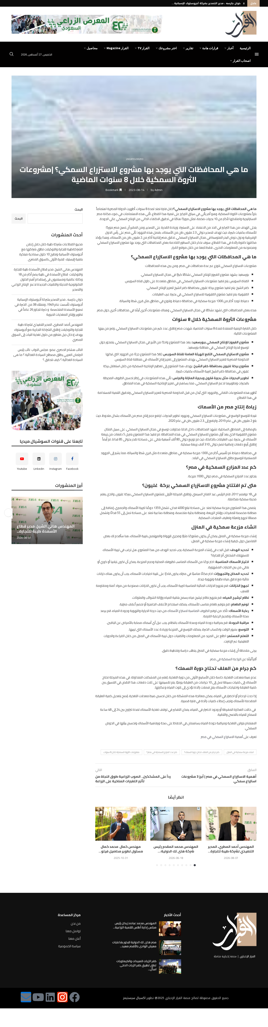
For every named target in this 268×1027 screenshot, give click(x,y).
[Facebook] (74, 997)
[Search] (11, 54)
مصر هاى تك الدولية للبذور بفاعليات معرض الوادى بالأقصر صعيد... (134, 944)
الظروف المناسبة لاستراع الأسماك (188, 611)
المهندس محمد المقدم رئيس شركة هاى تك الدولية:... (175, 848)
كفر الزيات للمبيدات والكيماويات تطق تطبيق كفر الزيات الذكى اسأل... (136, 965)
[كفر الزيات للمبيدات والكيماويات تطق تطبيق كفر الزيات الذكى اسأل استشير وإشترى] (170, 966)
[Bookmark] (211, 812)
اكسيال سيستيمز (134, 998)
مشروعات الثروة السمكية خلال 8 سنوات (121, 752)
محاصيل (92, 48)
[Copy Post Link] (8, 512)
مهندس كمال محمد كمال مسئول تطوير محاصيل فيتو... (121, 848)
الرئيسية (245, 48)
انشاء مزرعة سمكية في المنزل (240, 752)
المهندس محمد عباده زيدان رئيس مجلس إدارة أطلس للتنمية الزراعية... (134, 925)
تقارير (189, 48)
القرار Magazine (118, 48)
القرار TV (143, 48)
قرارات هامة (210, 48)
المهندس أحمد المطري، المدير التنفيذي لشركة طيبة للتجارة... (202, 3)
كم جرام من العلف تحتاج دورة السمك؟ (201, 752)
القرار (175, 248)
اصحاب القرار (242, 61)
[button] (244, 3)
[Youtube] (38, 997)
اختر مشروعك (167, 48)
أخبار (230, 48)
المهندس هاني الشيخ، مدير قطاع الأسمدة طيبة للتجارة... (46, 529)
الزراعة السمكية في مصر (225, 659)
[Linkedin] (50, 997)
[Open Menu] (257, 54)
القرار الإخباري (247, 956)
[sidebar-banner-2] (47, 400)
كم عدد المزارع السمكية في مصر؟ (162, 752)
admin (158, 190)
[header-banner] (88, 24)
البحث (79, 209)
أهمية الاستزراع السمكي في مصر (222, 737)
